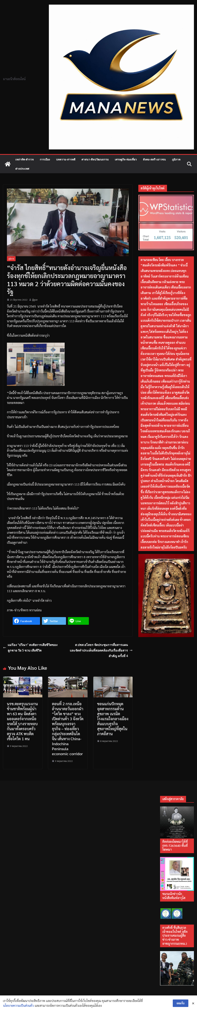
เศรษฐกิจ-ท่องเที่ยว (126, 159)
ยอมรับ (180, 1003)
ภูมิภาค (176, 159)
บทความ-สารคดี (65, 159)
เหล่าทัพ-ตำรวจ (24, 159)
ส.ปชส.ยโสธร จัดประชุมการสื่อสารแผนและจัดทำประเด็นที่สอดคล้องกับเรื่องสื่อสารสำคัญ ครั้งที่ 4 (99, 650)
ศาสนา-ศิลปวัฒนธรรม (95, 159)
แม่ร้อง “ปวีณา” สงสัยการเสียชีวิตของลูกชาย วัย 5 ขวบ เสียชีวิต (33, 647)
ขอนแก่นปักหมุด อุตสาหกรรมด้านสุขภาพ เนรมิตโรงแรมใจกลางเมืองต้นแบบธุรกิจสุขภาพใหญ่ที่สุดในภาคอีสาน (112, 718)
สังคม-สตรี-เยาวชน (154, 159)
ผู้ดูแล (35, 299)
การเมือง (45, 159)
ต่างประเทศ (22, 168)
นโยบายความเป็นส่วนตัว (18, 1006)
